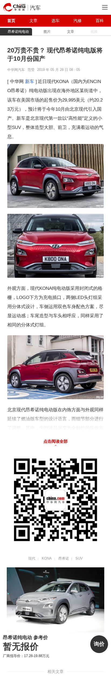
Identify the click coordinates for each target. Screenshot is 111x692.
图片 (47, 32)
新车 (29, 81)
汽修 (78, 20)
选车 (55, 20)
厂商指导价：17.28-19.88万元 (26, 656)
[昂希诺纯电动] (56, 600)
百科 (100, 20)
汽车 (35, 8)
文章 (33, 20)
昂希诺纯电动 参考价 (25, 637)
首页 (11, 20)
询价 (99, 644)
